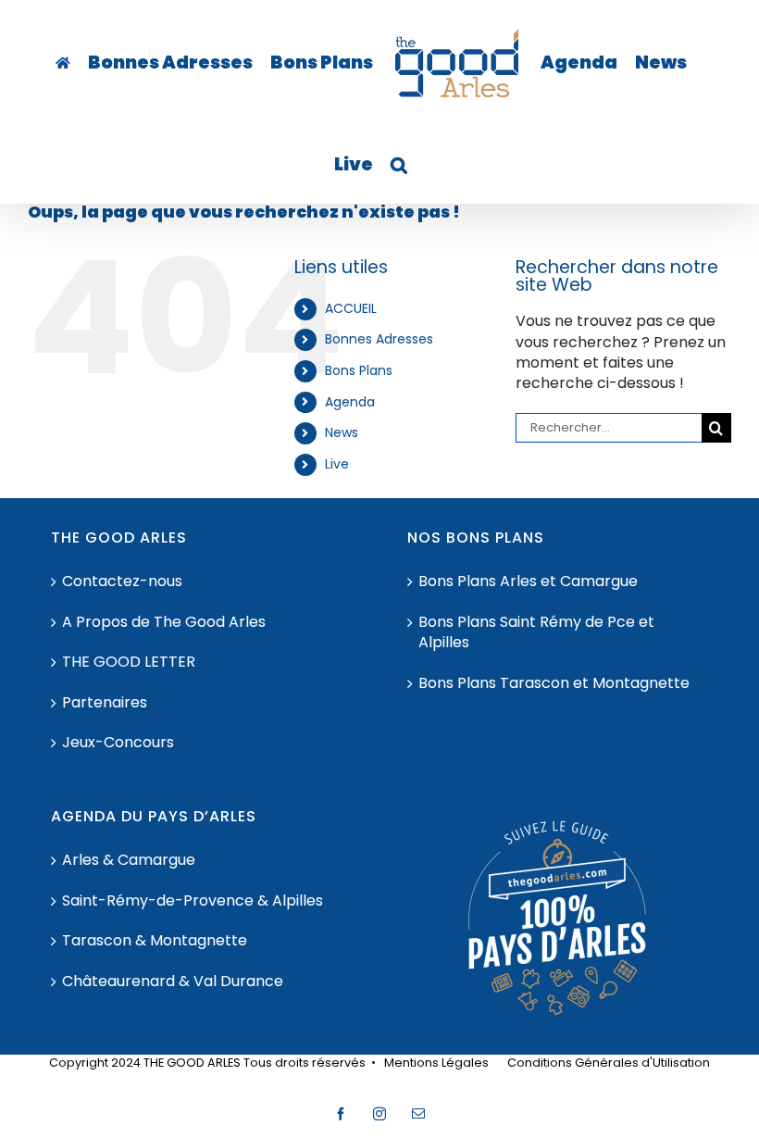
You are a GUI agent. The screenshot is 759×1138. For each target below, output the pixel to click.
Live (337, 464)
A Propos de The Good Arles (164, 622)
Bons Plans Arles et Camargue (528, 581)
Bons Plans (358, 370)
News (341, 432)
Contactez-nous (122, 581)
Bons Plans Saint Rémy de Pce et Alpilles (536, 632)
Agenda (350, 402)
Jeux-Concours (118, 742)
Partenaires (104, 703)
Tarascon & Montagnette (154, 941)
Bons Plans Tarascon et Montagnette (554, 683)
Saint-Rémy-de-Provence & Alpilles (192, 901)
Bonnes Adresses (379, 339)
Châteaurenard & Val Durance (172, 981)
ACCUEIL (351, 308)
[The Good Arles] (63, 63)
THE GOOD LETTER (128, 662)
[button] (399, 165)
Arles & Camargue (128, 860)
